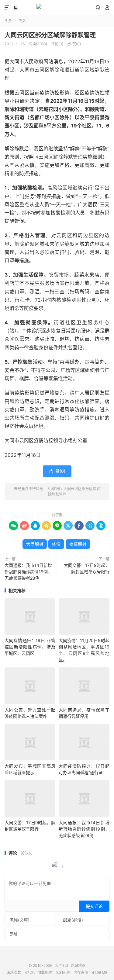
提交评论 (94, 906)
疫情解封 (77, 544)
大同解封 (34, 544)
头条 (8, 21)
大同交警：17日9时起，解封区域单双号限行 (86, 568)
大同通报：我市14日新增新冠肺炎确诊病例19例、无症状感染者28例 (28, 572)
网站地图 (78, 965)
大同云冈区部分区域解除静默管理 (50, 35)
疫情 (56, 544)
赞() (74, 44)
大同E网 (57, 7)
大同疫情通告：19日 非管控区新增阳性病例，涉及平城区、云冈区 (30, 647)
